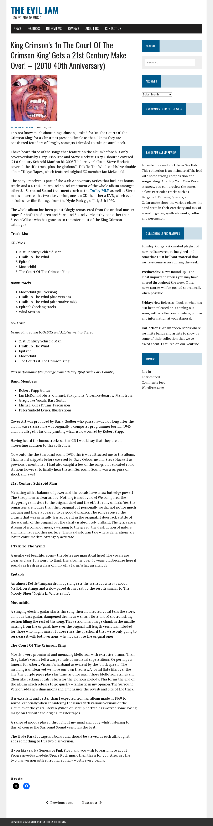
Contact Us (113, 28)
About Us (92, 28)
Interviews (54, 28)
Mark (30, 127)
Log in (146, 371)
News (17, 28)
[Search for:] (170, 62)
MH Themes (60, 822)
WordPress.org (153, 387)
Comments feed (153, 382)
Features (33, 28)
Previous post (61, 802)
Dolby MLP (99, 190)
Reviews (73, 28)
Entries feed (151, 377)
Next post (89, 802)
